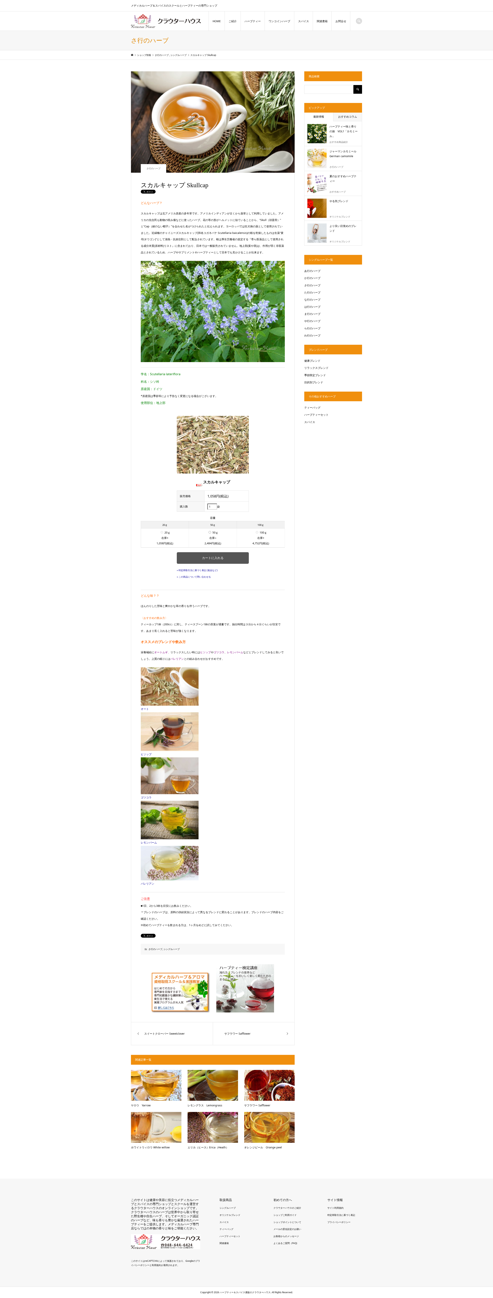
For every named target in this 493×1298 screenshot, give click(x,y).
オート (145, 709)
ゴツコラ (146, 797)
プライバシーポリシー (338, 1222)
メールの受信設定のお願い (287, 1229)
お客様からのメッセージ (286, 1236)
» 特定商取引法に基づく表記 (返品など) (197, 570)
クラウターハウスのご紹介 (287, 1208)
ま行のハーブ (312, 314)
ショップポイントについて (287, 1222)
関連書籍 (322, 21)
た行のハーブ (312, 292)
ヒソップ (146, 754)
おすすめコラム (347, 116)
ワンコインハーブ (279, 21)
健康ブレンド (312, 360)
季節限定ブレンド (315, 375)
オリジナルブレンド (230, 1215)
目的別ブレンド (313, 382)
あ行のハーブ (312, 271)
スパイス (303, 21)
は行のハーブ (312, 306)
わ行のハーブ (312, 335)
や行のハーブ (312, 321)
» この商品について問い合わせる (194, 576)
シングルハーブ (171, 949)
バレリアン (147, 883)
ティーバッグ (312, 407)
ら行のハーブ (312, 328)
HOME (217, 21)
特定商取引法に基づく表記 (341, 1215)
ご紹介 (233, 21)
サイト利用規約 (335, 1208)
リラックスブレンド (316, 368)
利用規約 (156, 1265)
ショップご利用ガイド (285, 1215)
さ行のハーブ (153, 168)
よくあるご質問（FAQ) (285, 1243)
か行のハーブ (312, 278)
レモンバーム (149, 842)
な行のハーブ (312, 299)
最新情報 (318, 116)
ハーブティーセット (316, 414)
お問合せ (340, 21)
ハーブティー (253, 21)
